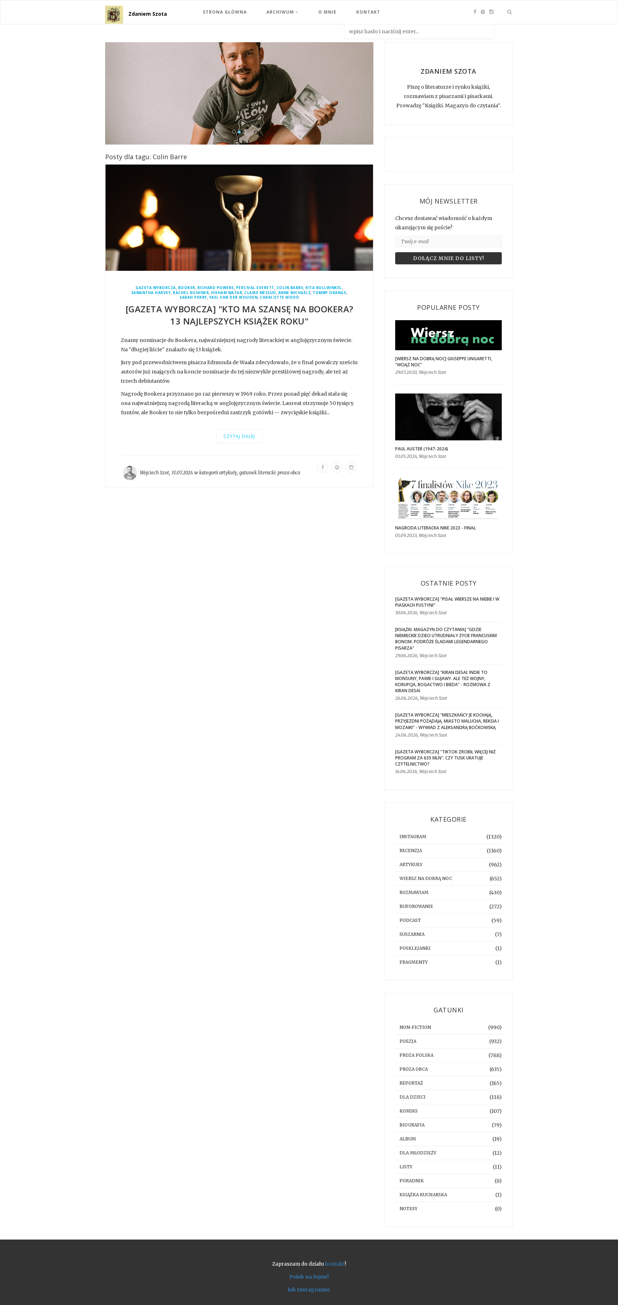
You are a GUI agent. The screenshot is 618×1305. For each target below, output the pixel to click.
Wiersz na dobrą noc (425, 878)
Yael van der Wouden (233, 297)
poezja (407, 1041)
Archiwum (280, 12)
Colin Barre (290, 288)
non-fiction (415, 1027)
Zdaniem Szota (147, 13)
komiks (408, 1111)
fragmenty (413, 962)
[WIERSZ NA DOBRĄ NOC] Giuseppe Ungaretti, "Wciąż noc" (443, 362)
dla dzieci (412, 1097)
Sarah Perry (193, 297)
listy (405, 1166)
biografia (412, 1125)
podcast (410, 920)
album (407, 1139)
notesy (408, 1208)
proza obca (289, 473)
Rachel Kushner (191, 293)
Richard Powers (215, 288)
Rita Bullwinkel (323, 288)
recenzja (410, 850)
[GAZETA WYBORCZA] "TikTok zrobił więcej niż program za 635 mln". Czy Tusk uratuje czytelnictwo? (445, 758)
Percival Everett (255, 288)
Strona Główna (225, 12)
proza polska (416, 1055)
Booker (186, 288)
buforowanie (416, 906)
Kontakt (368, 12)
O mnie (327, 12)
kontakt (335, 1264)
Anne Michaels (294, 293)
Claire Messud (260, 293)
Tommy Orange (329, 293)
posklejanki (415, 948)
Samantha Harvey (151, 293)
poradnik (411, 1180)
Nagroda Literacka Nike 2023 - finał (435, 528)
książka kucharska (423, 1194)
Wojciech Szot (154, 473)
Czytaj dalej (239, 436)
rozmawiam (413, 892)
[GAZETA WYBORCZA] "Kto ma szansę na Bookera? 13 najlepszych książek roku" (239, 315)
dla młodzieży (417, 1152)
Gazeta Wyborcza (156, 288)
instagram (412, 836)
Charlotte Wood (279, 297)
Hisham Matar (226, 293)
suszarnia (412, 934)
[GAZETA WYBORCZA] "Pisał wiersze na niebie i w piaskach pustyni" (447, 602)
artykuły (228, 473)
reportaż (411, 1083)
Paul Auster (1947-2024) (421, 449)
